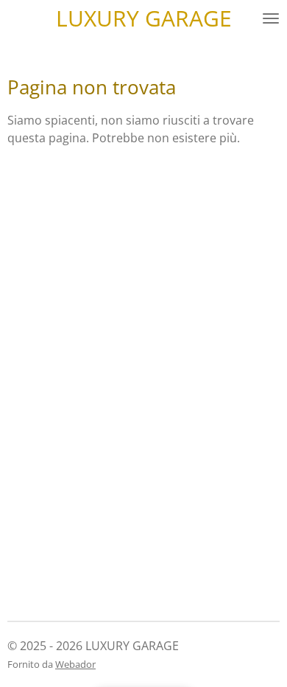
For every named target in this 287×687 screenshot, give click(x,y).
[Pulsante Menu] (271, 18)
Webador (75, 664)
